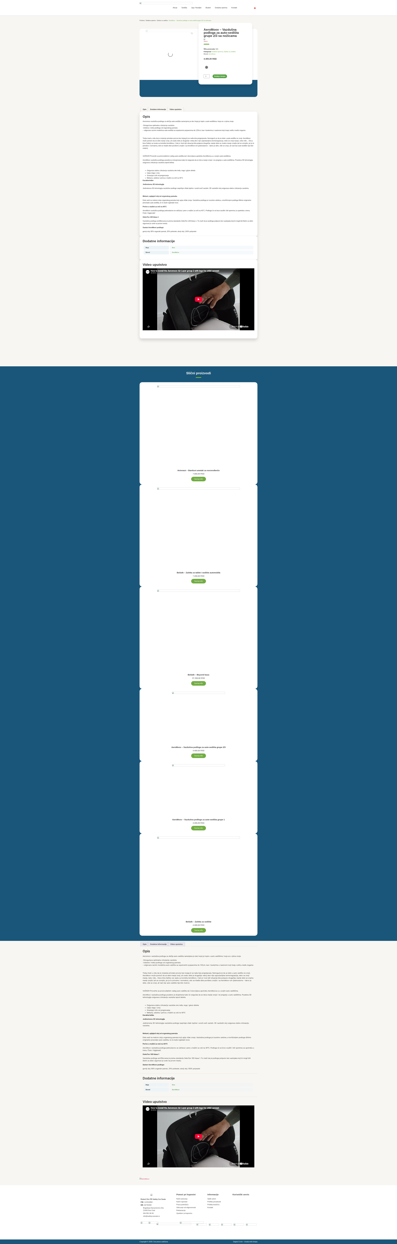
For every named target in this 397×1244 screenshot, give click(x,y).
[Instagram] (234, 1199)
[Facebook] (238, 1199)
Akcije (175, 8)
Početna (142, 20)
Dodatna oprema (221, 8)
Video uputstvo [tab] (176, 109)
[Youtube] (243, 1199)
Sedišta (184, 8)
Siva (173, 247)
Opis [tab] (144, 109)
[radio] (206, 67)
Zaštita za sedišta (162, 20)
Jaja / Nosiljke (196, 8)
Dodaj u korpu (219, 76)
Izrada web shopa (250, 1242)
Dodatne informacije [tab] (158, 109)
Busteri (208, 8)
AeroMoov (212, 54)
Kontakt (234, 8)
